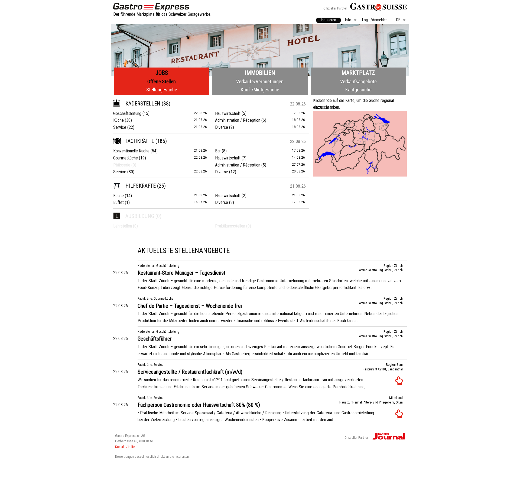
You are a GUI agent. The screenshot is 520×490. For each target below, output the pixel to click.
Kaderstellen (142, 103)
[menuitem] (328, 20)
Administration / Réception (237, 120)
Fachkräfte (139, 141)
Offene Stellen (161, 81)
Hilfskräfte (140, 185)
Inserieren (328, 20)
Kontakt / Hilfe (125, 447)
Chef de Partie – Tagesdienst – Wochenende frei (190, 306)
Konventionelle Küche (131, 150)
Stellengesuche (161, 89)
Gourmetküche (125, 158)
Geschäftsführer (155, 338)
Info (348, 20)
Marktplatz (358, 72)
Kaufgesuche (358, 89)
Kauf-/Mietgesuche (260, 89)
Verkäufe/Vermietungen (260, 81)
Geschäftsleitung (127, 113)
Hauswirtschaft (227, 113)
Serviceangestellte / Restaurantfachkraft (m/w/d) (190, 372)
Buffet (118, 202)
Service (119, 127)
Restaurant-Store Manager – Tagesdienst (181, 273)
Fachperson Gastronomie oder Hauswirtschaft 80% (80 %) (199, 405)
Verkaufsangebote (358, 81)
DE (398, 20)
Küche (118, 120)
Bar (218, 150)
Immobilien (260, 72)
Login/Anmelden (375, 20)
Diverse (221, 127)
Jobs (161, 72)
